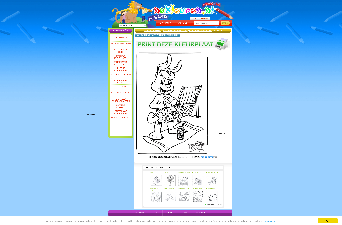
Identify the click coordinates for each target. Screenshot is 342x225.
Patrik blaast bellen (169, 188)
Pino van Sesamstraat (184, 172)
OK (327, 220)
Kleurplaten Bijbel (120, 93)
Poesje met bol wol (183, 188)
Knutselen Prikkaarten (120, 106)
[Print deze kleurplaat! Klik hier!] (183, 52)
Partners (201, 213)
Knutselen (120, 86)
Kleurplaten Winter (120, 81)
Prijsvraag (121, 37)
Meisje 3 (166, 172)
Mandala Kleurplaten (120, 57)
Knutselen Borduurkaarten (121, 100)
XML (170, 213)
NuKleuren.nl (127, 25)
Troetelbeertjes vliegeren (154, 189)
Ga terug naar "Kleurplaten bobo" (160, 35)
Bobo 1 (152, 172)
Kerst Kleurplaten (120, 117)
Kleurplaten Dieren (120, 51)
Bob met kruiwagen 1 (212, 172)
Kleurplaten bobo (200, 30)
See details (269, 220)
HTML (155, 213)
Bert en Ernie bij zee (197, 172)
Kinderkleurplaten (121, 43)
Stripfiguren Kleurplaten (120, 63)
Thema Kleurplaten (121, 74)
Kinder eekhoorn (210, 188)
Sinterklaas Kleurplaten (120, 112)
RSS (185, 213)
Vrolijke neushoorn (197, 188)
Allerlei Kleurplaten (120, 69)
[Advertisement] (97, 73)
